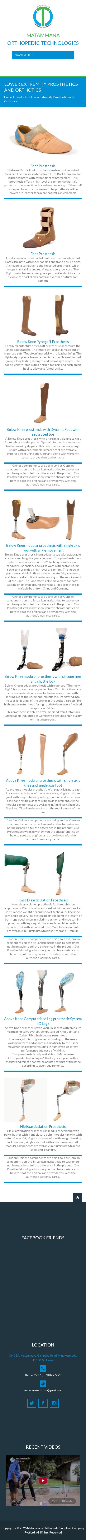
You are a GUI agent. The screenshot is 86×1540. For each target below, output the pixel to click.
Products (21, 97)
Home (8, 97)
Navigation (24, 55)
